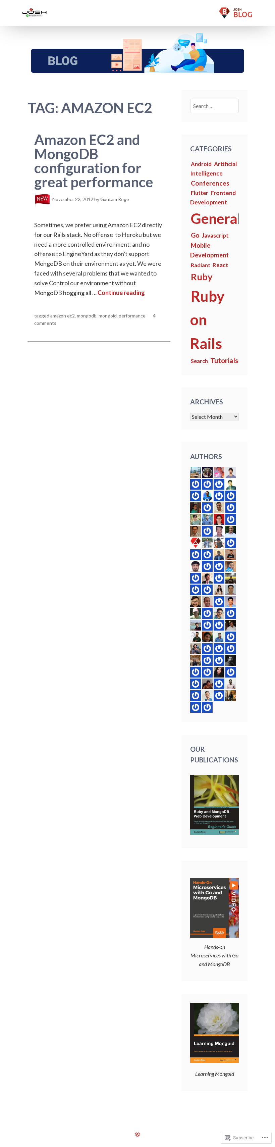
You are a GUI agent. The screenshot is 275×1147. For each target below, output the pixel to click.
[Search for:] (214, 106)
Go (195, 235)
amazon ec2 (62, 315)
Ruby (202, 276)
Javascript (215, 235)
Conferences (210, 183)
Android (201, 164)
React (220, 264)
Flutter (199, 193)
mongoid (108, 315)
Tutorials (224, 360)
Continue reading (121, 292)
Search (199, 361)
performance (132, 315)
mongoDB (87, 315)
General (216, 218)
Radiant (200, 265)
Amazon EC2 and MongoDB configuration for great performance (93, 160)
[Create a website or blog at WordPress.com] (137, 1134)
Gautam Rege (114, 199)
